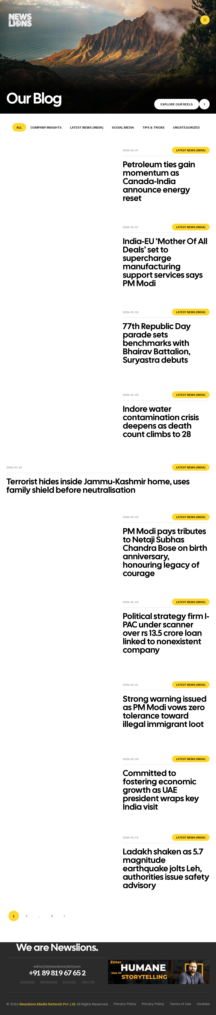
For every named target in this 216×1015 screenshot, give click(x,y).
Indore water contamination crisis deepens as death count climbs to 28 (161, 421)
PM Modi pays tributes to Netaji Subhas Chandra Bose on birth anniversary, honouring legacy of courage (165, 552)
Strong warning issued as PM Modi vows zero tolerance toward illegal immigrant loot (165, 711)
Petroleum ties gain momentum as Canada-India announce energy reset (159, 181)
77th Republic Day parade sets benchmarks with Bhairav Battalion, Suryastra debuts (157, 343)
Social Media (123, 127)
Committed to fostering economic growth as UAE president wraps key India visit (161, 790)
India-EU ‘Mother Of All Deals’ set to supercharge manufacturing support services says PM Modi (165, 262)
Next (64, 916)
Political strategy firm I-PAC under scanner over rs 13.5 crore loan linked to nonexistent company (166, 633)
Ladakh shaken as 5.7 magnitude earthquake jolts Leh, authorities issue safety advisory (166, 868)
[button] (182, 104)
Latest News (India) (86, 127)
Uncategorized (186, 127)
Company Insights (46, 127)
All (19, 127)
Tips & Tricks (153, 127)
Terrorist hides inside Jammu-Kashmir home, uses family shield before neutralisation (98, 485)
